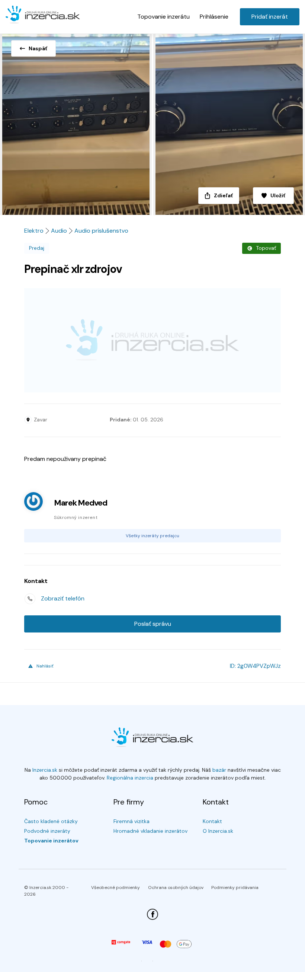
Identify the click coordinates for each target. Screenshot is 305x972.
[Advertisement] (152, 340)
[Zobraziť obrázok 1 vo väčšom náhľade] (76, 122)
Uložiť (277, 195)
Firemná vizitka (131, 821)
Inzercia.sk (44, 770)
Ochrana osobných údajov (175, 887)
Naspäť (38, 48)
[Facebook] (152, 914)
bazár (219, 770)
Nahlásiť (45, 666)
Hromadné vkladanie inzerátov (150, 831)
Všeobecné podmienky (115, 887)
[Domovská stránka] (43, 15)
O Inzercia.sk (218, 831)
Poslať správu (152, 624)
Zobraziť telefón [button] (62, 598)
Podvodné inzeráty (47, 831)
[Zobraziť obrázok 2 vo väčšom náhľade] (228, 122)
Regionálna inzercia (130, 777)
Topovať (266, 248)
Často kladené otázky (51, 821)
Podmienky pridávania (235, 887)
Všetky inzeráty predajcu (152, 536)
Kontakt (212, 821)
